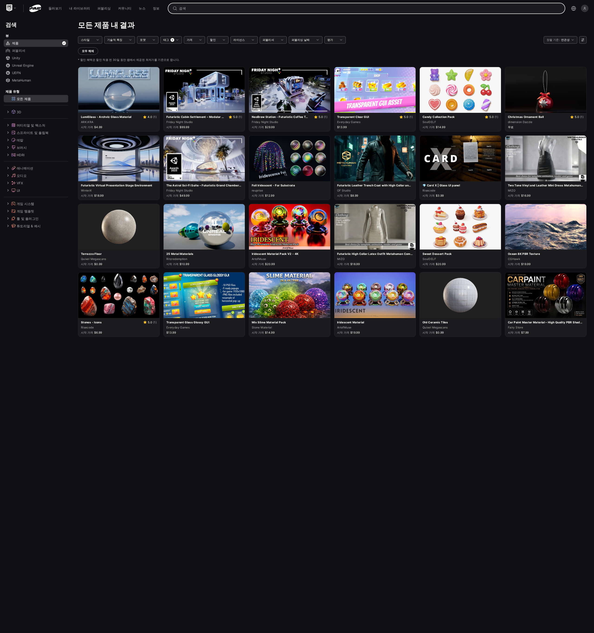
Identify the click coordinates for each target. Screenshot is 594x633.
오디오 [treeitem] (22, 175)
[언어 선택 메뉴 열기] (573, 8)
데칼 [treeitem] (20, 140)
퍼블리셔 (18, 50)
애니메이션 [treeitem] (25, 168)
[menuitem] (55, 8)
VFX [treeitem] (20, 183)
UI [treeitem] (18, 190)
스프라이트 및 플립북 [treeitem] (32, 132)
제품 (15, 43)
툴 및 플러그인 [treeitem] (28, 218)
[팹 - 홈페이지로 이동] (35, 8)
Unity (16, 58)
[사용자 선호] (583, 40)
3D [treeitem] (19, 112)
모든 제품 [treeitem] (24, 99)
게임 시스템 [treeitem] (25, 203)
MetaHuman (21, 80)
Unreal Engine (23, 65)
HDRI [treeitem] (21, 155)
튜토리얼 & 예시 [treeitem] (29, 226)
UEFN (16, 73)
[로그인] (584, 8)
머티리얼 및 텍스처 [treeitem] (31, 125)
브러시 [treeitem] (22, 147)
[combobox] (369, 8)
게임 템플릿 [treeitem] (25, 211)
